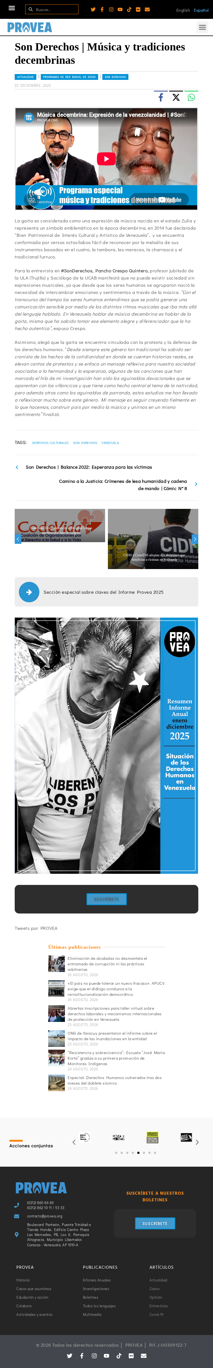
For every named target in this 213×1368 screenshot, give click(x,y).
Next (195, 539)
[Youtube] (120, 9)
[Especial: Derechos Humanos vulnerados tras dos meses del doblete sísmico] (56, 1083)
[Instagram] (111, 9)
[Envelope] (147, 9)
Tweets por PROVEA (36, 928)
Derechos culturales (50, 442)
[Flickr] (138, 9)
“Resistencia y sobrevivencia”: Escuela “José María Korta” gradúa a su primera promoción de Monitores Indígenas (116, 1058)
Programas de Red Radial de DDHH (69, 76)
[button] (12, 8)
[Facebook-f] (102, 9)
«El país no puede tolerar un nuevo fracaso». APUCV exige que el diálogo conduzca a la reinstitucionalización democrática (116, 988)
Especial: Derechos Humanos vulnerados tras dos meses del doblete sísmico (115, 1080)
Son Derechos (115, 76)
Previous (18, 539)
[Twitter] (93, 9)
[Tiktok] (129, 9)
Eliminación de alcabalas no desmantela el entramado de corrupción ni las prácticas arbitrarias (107, 963)
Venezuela (110, 442)
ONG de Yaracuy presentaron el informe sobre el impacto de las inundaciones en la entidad (112, 1035)
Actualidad (25, 76)
